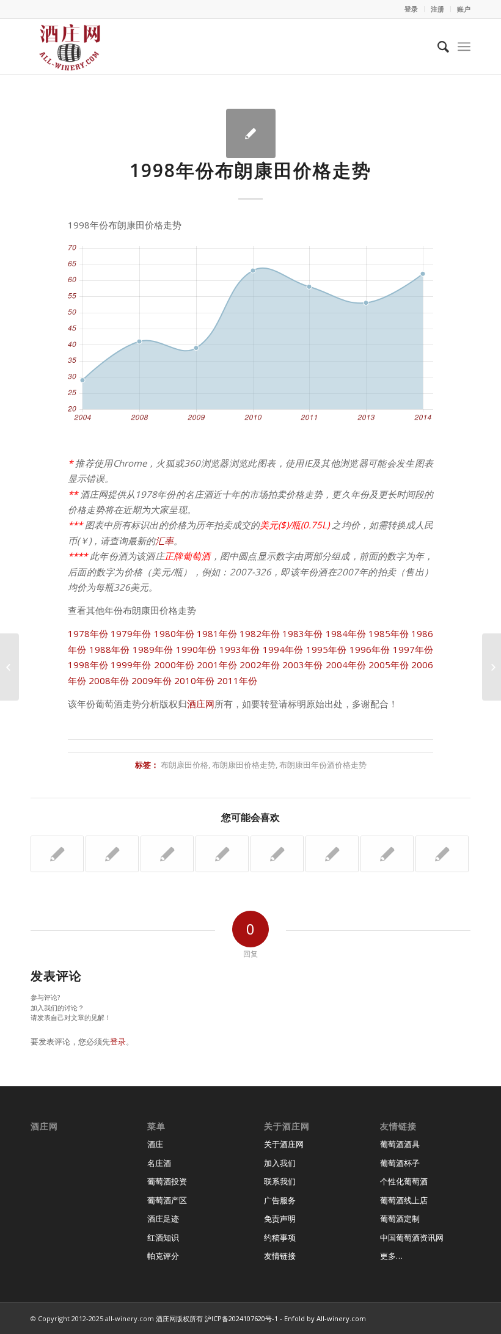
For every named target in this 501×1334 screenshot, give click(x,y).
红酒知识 (163, 1237)
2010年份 (194, 680)
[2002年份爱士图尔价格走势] (9, 667)
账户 (463, 8)
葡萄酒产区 (167, 1200)
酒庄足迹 (163, 1218)
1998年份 (88, 664)
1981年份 (217, 633)
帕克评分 (163, 1255)
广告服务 (280, 1200)
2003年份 (302, 664)
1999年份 (131, 664)
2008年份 (109, 680)
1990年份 (196, 649)
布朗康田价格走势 (244, 764)
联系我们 (280, 1181)
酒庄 (155, 1144)
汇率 (164, 540)
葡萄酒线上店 (404, 1200)
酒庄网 (200, 704)
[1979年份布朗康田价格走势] (387, 854)
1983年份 (302, 633)
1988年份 (109, 649)
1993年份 (239, 649)
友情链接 (280, 1255)
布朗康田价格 (184, 764)
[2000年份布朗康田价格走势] (57, 854)
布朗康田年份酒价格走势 (323, 764)
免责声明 (280, 1218)
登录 (411, 8)
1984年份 (346, 633)
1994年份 (283, 649)
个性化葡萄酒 (404, 1181)
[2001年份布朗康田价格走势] (332, 854)
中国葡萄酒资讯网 (412, 1237)
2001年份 (217, 664)
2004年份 (346, 664)
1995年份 (326, 649)
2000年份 (174, 664)
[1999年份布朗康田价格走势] (442, 854)
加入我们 (280, 1162)
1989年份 (153, 649)
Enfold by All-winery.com (325, 1318)
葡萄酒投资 (167, 1181)
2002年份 (260, 664)
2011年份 (237, 680)
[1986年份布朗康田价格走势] (112, 854)
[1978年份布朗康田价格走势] (167, 854)
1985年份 (388, 633)
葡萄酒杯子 (400, 1162)
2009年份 (151, 680)
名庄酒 (159, 1162)
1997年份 (413, 649)
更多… (391, 1255)
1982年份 (260, 633)
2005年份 (388, 664)
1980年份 (174, 633)
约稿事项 (280, 1237)
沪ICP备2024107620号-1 (241, 1318)
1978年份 (88, 633)
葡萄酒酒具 (400, 1144)
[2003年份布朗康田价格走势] (222, 854)
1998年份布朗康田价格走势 (250, 170)
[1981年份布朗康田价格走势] (277, 854)
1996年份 (369, 649)
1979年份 (131, 633)
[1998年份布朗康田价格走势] (251, 133)
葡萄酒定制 (400, 1218)
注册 (437, 8)
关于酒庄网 (284, 1144)
